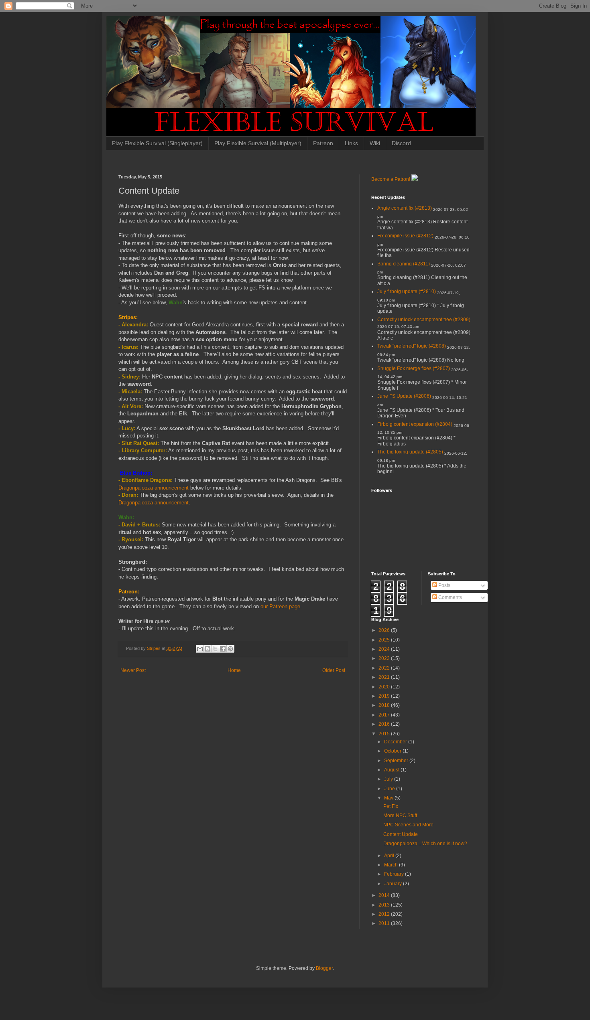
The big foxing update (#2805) (410, 452)
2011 (384, 923)
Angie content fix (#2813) (404, 208)
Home (234, 670)
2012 (384, 914)
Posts (443, 585)
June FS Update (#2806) (404, 396)
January (393, 883)
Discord (401, 143)
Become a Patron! (390, 179)
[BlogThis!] (207, 649)
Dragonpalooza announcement (153, 488)
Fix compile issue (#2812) (405, 236)
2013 (384, 905)
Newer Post (133, 670)
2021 (384, 677)
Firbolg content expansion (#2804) (414, 424)
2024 (384, 649)
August (392, 770)
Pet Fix (390, 806)
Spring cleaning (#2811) (403, 264)
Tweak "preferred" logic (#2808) (411, 346)
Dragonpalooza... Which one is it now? (425, 843)
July (389, 779)
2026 (384, 630)
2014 (384, 895)
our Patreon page (280, 606)
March (391, 865)
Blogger (324, 968)
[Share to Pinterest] (230, 649)
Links (351, 143)
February (394, 874)
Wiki (375, 143)
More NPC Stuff (400, 815)
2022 (384, 668)
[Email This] (200, 649)
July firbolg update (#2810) (406, 291)
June (390, 788)
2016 (384, 724)
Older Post (333, 670)
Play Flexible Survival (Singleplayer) (157, 143)
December (396, 742)
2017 (384, 715)
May (389, 798)
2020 (384, 687)
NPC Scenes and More (408, 825)
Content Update (400, 834)
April (389, 855)
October (393, 751)
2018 (384, 705)
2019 (384, 696)
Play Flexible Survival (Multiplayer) (257, 143)
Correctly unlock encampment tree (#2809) (423, 319)
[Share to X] (215, 649)
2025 (384, 640)
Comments (449, 597)
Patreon (323, 143)
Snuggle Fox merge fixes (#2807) (413, 368)
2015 (384, 734)
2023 (384, 658)
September (396, 760)
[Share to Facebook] (223, 649)
